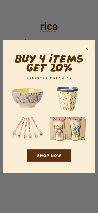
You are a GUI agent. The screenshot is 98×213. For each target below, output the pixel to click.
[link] (49, 106)
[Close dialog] (86, 48)
